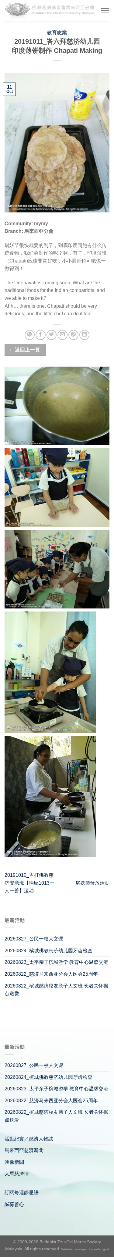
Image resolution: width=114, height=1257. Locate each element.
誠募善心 (14, 1204)
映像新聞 (14, 1162)
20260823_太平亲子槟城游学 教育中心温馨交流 (56, 962)
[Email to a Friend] (62, 335)
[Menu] (104, 10)
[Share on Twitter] (52, 335)
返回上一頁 (27, 349)
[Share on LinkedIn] (84, 335)
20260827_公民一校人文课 (34, 938)
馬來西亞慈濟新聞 (24, 1150)
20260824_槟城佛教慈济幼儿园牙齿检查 (48, 950)
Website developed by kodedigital (85, 1249)
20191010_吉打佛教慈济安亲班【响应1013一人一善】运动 (29, 882)
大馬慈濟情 (17, 1173)
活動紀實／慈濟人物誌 (29, 1138)
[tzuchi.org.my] (50, 10)
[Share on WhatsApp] (30, 335)
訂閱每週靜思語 (22, 1192)
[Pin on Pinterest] (73, 335)
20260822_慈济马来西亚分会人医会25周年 (51, 974)
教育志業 (57, 32)
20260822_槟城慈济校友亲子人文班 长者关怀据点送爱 (56, 989)
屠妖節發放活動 (92, 883)
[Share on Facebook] (41, 335)
